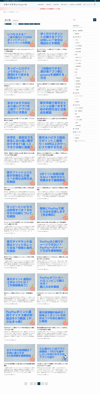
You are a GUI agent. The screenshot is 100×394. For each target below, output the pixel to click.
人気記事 (76, 128)
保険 (77, 122)
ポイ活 (76, 40)
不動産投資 (78, 78)
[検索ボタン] (94, 4)
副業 (76, 54)
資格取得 (77, 138)
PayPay (31, 23)
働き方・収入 (77, 132)
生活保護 (77, 101)
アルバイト (77, 135)
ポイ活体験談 (37, 23)
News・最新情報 (78, 30)
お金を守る (77, 105)
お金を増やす (8, 23)
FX (76, 75)
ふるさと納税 (79, 119)
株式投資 (78, 86)
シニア (76, 98)
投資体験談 (78, 83)
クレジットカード (79, 96)
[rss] (95, 1)
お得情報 (78, 116)
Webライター (79, 60)
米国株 (77, 89)
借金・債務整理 (78, 111)
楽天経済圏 (21, 23)
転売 (77, 69)
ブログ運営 (78, 63)
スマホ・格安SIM (79, 108)
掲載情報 (77, 33)
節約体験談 (78, 125)
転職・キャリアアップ (80, 140)
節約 (76, 113)
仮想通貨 (78, 81)
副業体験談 (78, 66)
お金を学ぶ (77, 93)
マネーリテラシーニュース (15, 4)
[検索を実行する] (94, 19)
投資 (76, 72)
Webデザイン (79, 57)
